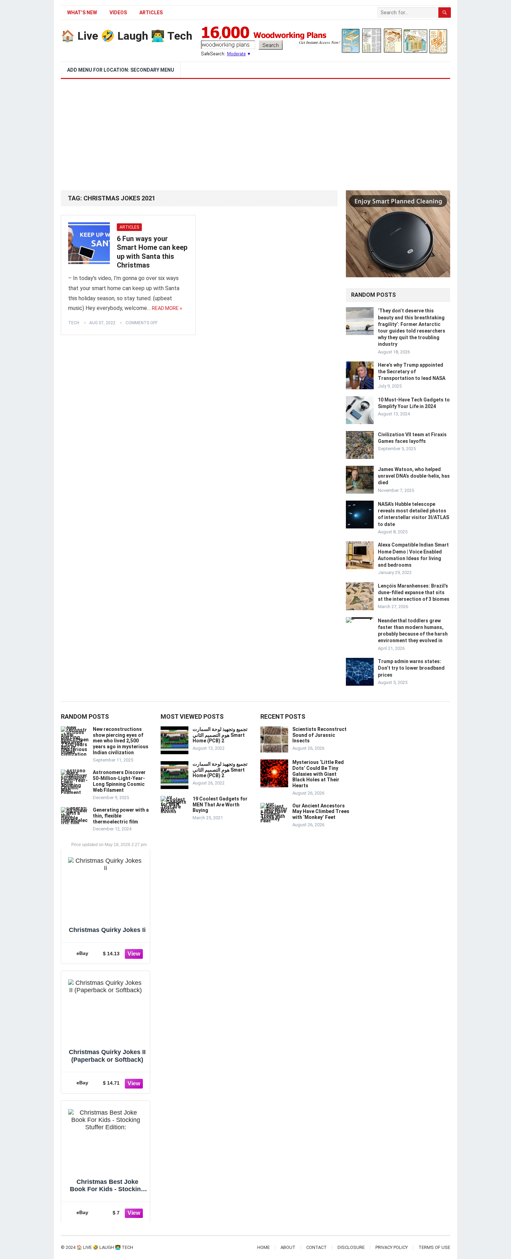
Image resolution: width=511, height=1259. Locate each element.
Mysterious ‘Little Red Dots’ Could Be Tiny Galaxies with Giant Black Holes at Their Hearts (318, 773)
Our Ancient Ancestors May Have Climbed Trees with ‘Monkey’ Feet (320, 811)
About (288, 1247)
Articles (151, 12)
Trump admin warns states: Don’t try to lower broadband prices (411, 668)
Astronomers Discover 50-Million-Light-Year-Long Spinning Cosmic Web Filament (119, 781)
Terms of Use (434, 1247)
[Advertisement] (255, 131)
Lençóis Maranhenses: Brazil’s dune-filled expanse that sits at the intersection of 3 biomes (413, 592)
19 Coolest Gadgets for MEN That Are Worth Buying (220, 804)
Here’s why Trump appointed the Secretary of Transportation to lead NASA (411, 371)
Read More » (167, 308)
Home (263, 1247)
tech (73, 322)
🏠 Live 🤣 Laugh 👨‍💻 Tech (126, 35)
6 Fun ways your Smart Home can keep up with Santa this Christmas (152, 252)
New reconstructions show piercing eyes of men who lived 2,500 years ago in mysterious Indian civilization (120, 740)
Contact (316, 1247)
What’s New (82, 12)
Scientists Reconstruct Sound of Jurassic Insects (319, 735)
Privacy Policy (391, 1247)
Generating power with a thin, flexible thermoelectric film (121, 815)
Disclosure (351, 1247)
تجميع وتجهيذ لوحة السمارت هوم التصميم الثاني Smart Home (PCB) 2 (220, 735)
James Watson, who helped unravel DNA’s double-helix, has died (414, 476)
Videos (118, 12)
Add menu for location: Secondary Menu (120, 70)
